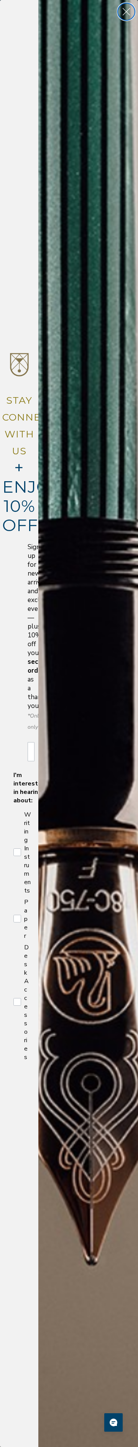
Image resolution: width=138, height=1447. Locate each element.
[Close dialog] (126, 11)
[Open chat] (113, 1422)
